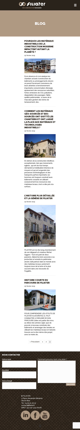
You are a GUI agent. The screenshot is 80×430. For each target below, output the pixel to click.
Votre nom (6, 359)
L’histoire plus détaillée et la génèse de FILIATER (39, 197)
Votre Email (7, 381)
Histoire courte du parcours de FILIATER (37, 281)
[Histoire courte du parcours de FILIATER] (40, 300)
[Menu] (75, 5)
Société (5, 370)
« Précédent (34, 342)
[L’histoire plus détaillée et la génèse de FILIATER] (40, 226)
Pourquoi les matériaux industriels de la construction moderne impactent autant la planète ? (39, 46)
